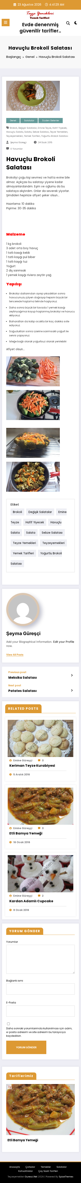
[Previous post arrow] (72, 675)
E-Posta (11, 1002)
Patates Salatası (22, 691)
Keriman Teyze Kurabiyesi (32, 765)
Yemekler (46, 1167)
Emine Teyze (44, 128)
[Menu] (6, 22)
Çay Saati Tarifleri (48, 1171)
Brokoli (13, 128)
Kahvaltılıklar (25, 1171)
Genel (13, 120)
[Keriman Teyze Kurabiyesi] (40, 738)
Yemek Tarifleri (32, 136)
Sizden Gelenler (50, 120)
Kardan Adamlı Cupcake (31, 901)
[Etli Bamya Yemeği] (40, 806)
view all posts (14, 654)
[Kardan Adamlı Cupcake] (40, 873)
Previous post (17, 672)
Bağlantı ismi (14, 980)
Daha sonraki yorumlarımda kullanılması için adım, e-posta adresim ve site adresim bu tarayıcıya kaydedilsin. (39, 1032)
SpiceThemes (66, 1176)
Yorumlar (12, 942)
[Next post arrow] (72, 690)
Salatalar (29, 120)
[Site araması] (68, 23)
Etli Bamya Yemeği (25, 833)
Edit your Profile (63, 641)
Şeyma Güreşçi (18, 142)
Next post (14, 685)
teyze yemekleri (59, 131)
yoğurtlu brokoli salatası (54, 136)
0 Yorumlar (16, 148)
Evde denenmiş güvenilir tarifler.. (40, 27)
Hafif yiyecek (59, 128)
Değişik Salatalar (27, 128)
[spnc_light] (75, 23)
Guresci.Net (31, 1176)
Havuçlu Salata (14, 131)
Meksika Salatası (22, 677)
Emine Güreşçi (22, 760)
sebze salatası (41, 131)
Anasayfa (14, 1167)
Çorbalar (30, 1167)
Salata (28, 131)
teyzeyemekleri (14, 136)
